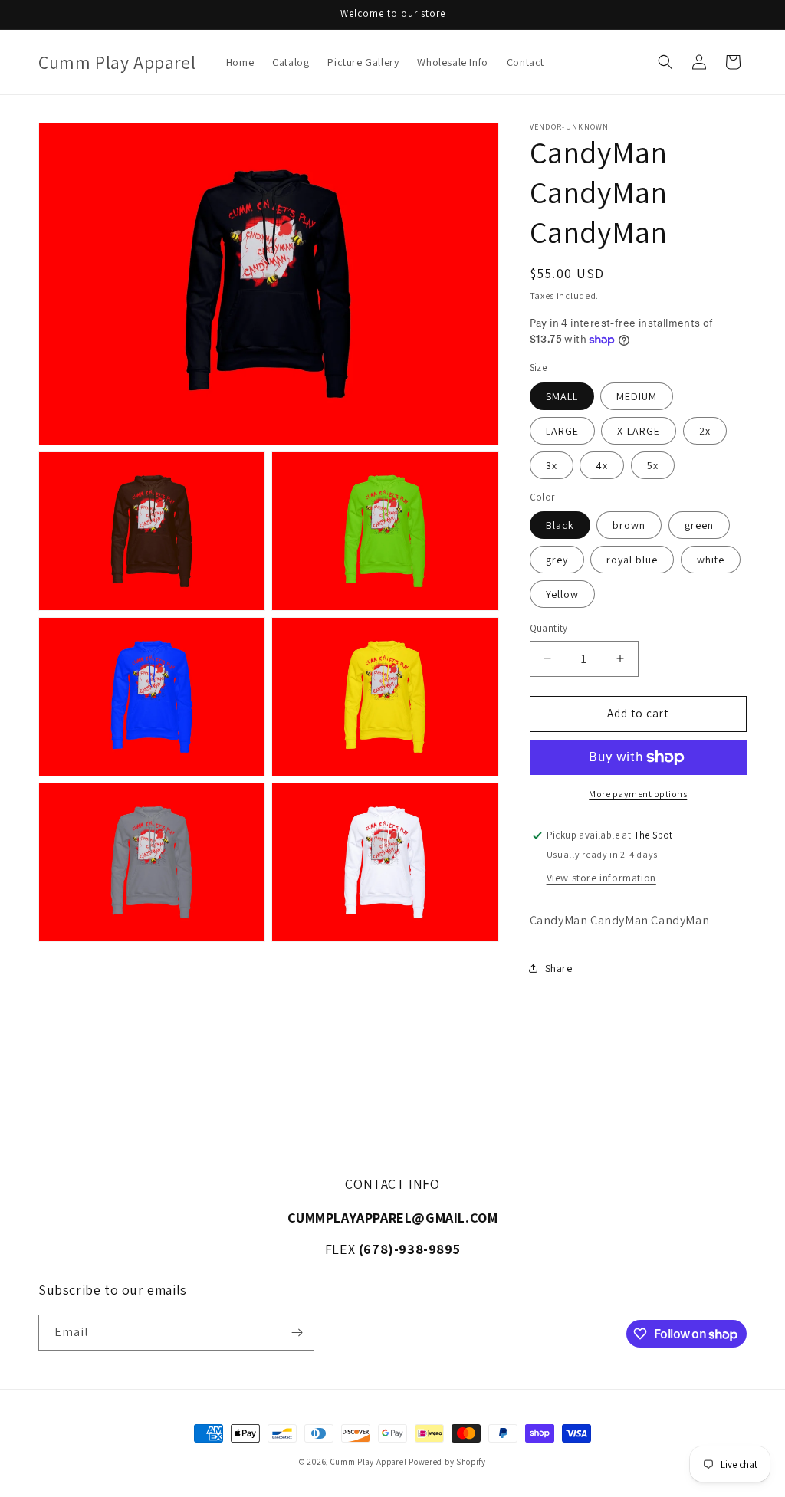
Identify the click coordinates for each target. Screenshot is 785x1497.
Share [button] (559, 968)
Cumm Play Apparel (368, 1461)
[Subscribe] (297, 1333)
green (699, 525)
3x (551, 465)
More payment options (638, 793)
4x (602, 465)
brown (629, 525)
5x (653, 465)
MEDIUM (636, 396)
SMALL (562, 396)
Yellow (562, 594)
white (710, 559)
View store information (601, 878)
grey (557, 559)
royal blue (632, 559)
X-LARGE (638, 431)
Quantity (549, 628)
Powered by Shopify (447, 1461)
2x (705, 431)
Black (560, 525)
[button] (665, 62)
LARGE (562, 431)
